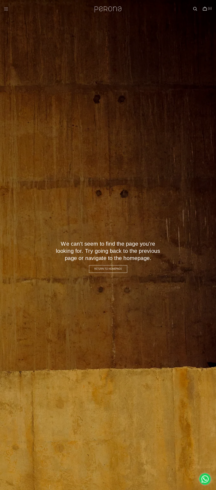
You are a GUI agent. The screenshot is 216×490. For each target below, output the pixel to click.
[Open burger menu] (6, 9)
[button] (195, 9)
